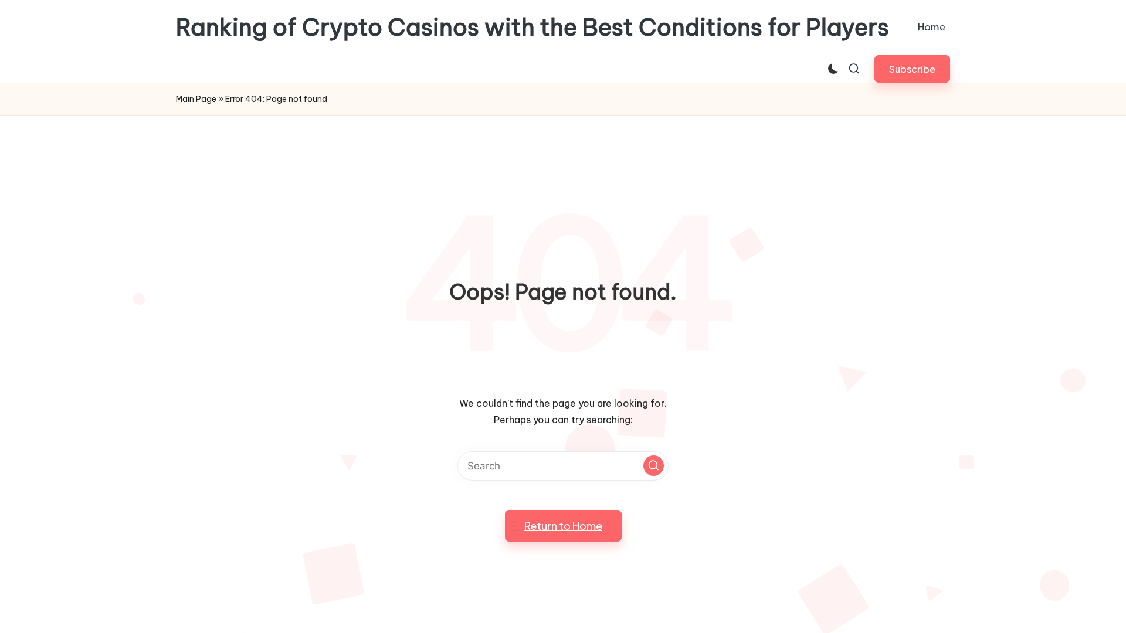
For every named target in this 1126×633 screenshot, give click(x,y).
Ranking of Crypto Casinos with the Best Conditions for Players (532, 27)
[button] (912, 69)
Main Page (196, 99)
